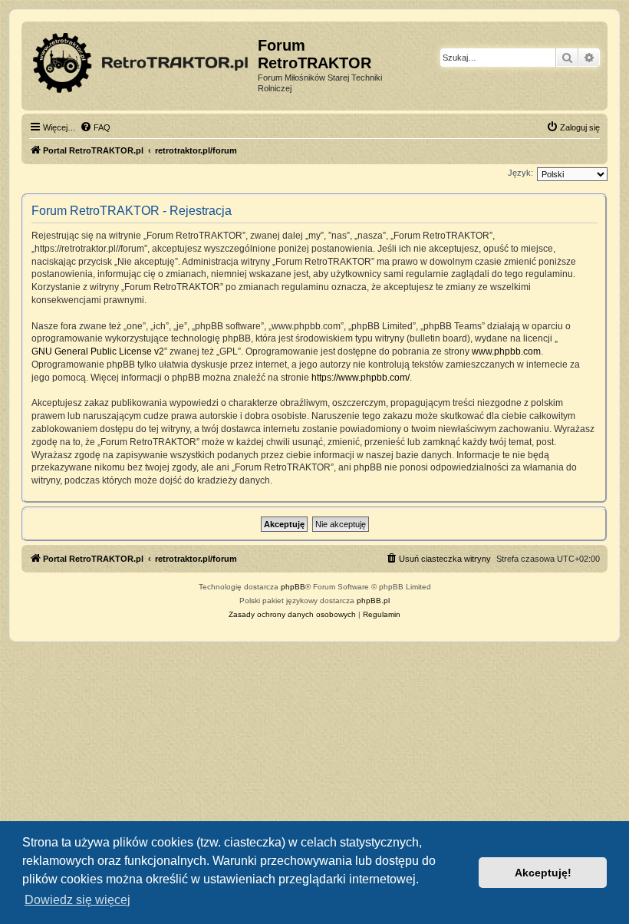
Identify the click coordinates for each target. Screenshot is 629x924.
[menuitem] (95, 127)
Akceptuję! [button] (543, 872)
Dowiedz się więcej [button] (77, 899)
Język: (520, 172)
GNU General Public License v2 (97, 351)
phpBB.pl (373, 600)
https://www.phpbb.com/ (360, 377)
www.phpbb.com (506, 351)
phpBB (293, 586)
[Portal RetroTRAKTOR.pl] (141, 59)
